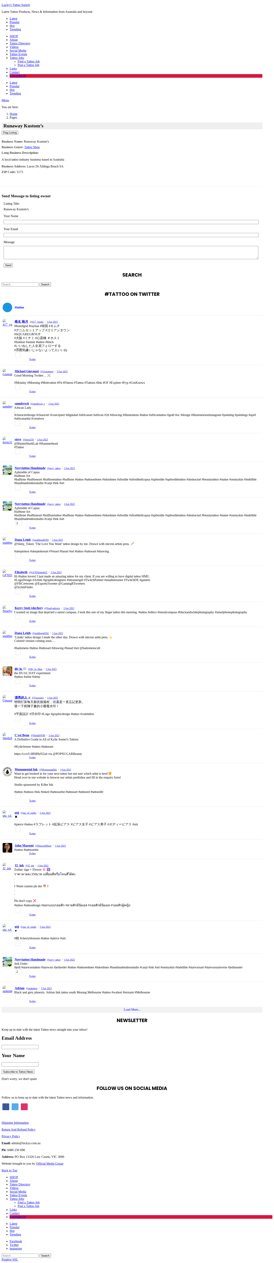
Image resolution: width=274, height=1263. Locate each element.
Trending (15, 29)
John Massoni (24, 845)
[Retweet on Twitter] (21, 360)
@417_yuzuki (36, 321)
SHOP (14, 36)
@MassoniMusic (43, 845)
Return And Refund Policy (19, 1129)
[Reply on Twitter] (16, 360)
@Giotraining (46, 371)
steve (18, 439)
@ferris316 (28, 439)
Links (13, 68)
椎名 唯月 (21, 321)
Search (45, 284)
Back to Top (9, 1170)
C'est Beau (22, 735)
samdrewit (22, 403)
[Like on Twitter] (26, 360)
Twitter (32, 359)
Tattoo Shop (32, 147)
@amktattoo (32, 988)
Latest (13, 18)
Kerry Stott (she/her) (29, 608)
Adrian (19, 988)
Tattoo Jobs (17, 57)
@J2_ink (29, 865)
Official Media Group (49, 1163)
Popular (14, 22)
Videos (14, 47)
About (14, 39)
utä (17, 812)
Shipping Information (15, 1122)
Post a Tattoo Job (28, 65)
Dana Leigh (23, 539)
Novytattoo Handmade (30, 468)
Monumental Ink (26, 769)
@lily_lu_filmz (35, 669)
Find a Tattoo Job (29, 61)
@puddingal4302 (40, 540)
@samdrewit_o (37, 403)
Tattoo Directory (20, 43)
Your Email (11, 229)
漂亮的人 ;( (22, 697)
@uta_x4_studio (28, 813)
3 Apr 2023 (52, 321)
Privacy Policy (11, 1136)
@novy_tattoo (54, 468)
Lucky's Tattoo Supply (16, 5)
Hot (12, 25)
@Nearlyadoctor (52, 608)
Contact (14, 72)
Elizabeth (21, 572)
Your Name (11, 216)
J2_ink (19, 865)
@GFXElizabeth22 (38, 572)
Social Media (18, 50)
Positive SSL (10, 1259)
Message (9, 242)
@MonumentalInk (48, 769)
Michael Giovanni (27, 371)
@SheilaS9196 (38, 735)
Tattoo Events (18, 54)
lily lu (19, 669)
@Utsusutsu (38, 697)
